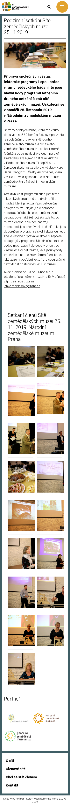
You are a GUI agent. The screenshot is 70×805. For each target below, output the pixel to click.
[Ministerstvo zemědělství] (18, 724)
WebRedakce (40, 798)
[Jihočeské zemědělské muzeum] (18, 740)
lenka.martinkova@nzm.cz (22, 286)
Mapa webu (9, 798)
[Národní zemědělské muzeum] (46, 722)
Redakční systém (24, 798)
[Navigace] (62, 7)
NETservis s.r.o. (56, 798)
